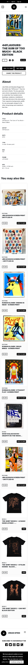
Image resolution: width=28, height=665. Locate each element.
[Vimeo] (18, 644)
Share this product (14, 73)
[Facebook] (6, 644)
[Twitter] (10, 644)
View (23, 528)
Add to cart (8, 68)
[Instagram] (14, 644)
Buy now (20, 68)
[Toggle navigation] (26, 7)
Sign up (19, 1)
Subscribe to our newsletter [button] (14, 641)
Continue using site (16, 662)
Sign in (13, 1)
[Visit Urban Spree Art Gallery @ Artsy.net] (21, 644)
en (8, 1)
